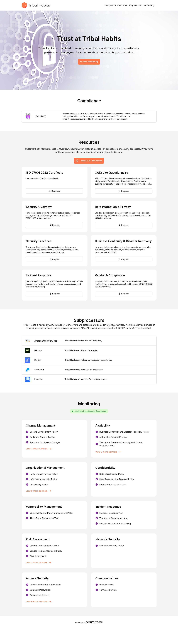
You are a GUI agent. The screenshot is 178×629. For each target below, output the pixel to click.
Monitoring (149, 5)
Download (56, 191)
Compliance (110, 5)
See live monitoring (89, 61)
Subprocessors (136, 5)
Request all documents (91, 161)
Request (125, 191)
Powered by (80, 622)
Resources (122, 5)
